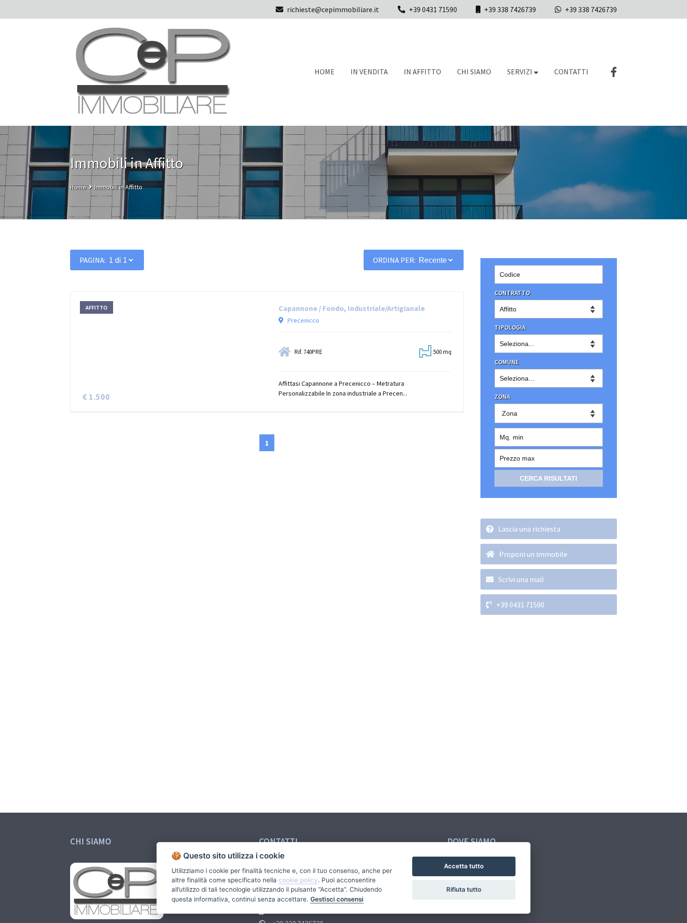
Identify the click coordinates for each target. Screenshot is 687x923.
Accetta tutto (464, 866)
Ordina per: (394, 260)
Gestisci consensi (337, 899)
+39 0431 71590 (433, 9)
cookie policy (298, 880)
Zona (509, 413)
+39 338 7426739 (510, 9)
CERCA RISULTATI (548, 478)
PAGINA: (92, 260)
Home (78, 187)
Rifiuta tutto (463, 889)
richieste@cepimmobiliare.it (333, 9)
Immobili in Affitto (118, 187)
